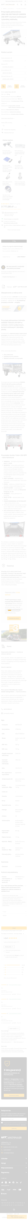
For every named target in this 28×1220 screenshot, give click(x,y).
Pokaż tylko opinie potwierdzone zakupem (13, 951)
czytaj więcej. (23, 1124)
